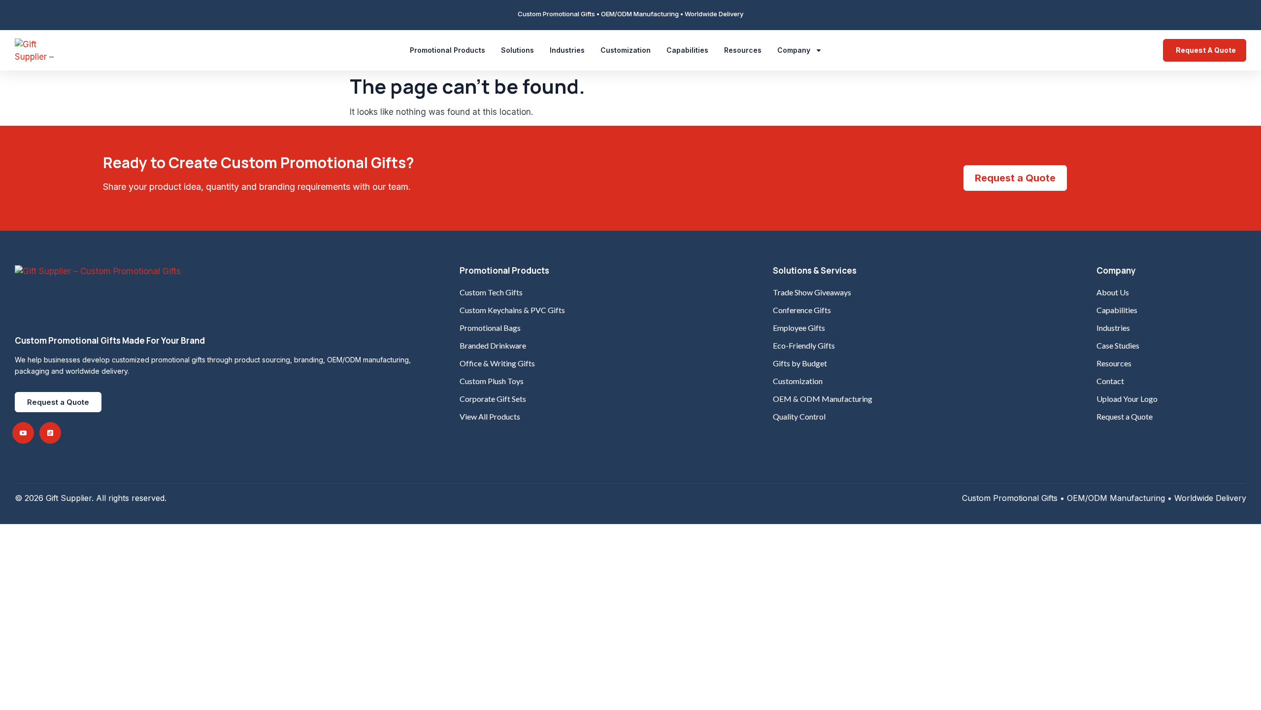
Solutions (517, 50)
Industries (567, 50)
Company (793, 50)
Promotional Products (447, 50)
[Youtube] (23, 433)
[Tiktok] (50, 433)
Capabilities (687, 50)
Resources (743, 50)
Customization (625, 50)
